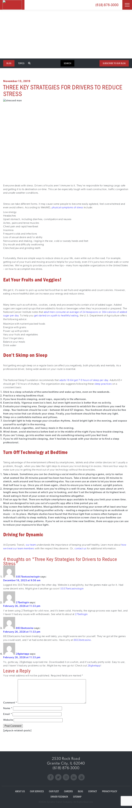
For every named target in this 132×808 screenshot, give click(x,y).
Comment (10, 702)
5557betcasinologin (28, 576)
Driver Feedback (59, 796)
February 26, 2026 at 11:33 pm (21, 605)
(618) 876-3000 (106, 4)
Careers (68, 791)
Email (7, 714)
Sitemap (77, 796)
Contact (92, 791)
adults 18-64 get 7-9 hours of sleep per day (83, 380)
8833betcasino (25, 628)
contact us (80, 548)
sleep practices (103, 383)
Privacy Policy (109, 791)
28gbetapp (22, 653)
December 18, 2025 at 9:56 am (21, 580)
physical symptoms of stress (67, 207)
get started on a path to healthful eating (56, 315)
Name (7, 708)
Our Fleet (54, 791)
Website (8, 719)
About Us (20, 791)
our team (31, 544)
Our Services (37, 791)
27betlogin (22, 602)
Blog (80, 791)
